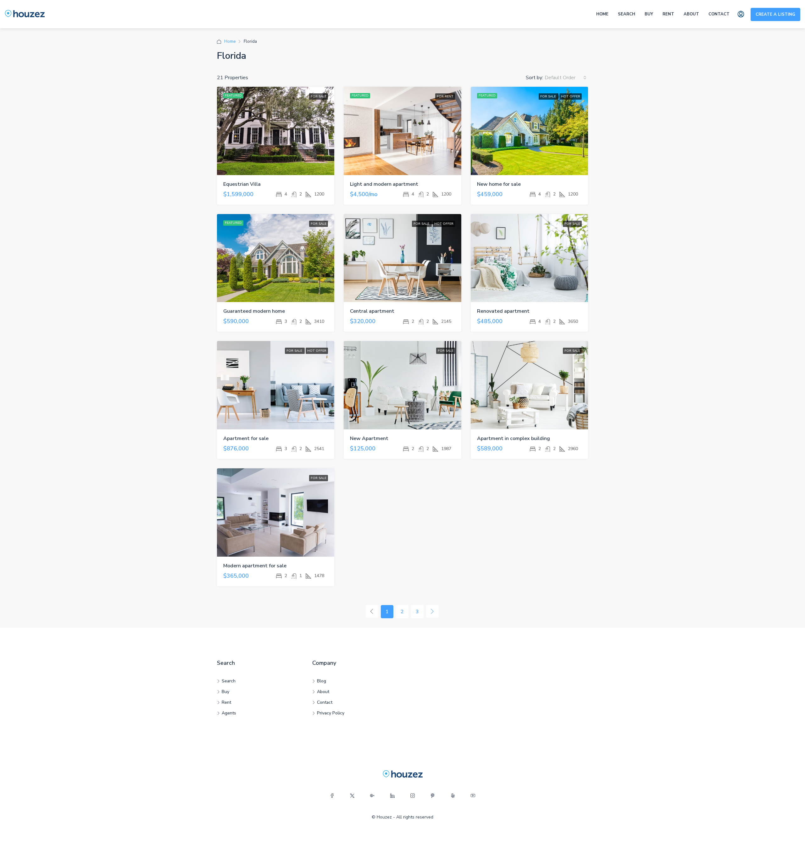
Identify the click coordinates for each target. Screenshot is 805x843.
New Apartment (369, 438)
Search (626, 14)
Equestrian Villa (242, 184)
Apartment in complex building (513, 438)
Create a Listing (775, 14)
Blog (321, 681)
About (691, 14)
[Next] (432, 611)
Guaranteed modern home (254, 311)
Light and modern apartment (384, 184)
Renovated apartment (503, 311)
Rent (668, 14)
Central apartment (372, 311)
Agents (229, 713)
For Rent (445, 96)
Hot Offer (570, 96)
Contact (719, 14)
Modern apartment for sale (254, 565)
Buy (649, 14)
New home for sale (499, 184)
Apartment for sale (246, 438)
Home (602, 14)
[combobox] (565, 77)
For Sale (318, 96)
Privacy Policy (330, 713)
